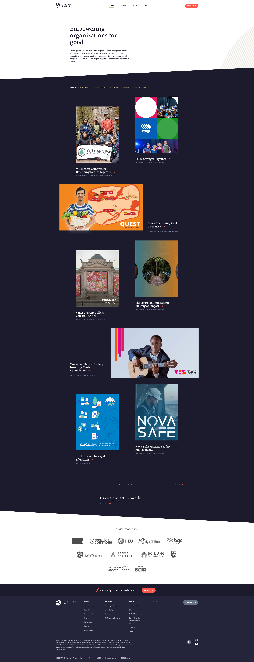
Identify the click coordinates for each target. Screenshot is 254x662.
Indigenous (125, 87)
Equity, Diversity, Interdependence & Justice (135, 620)
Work (111, 6)
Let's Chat (103, 503)
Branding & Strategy (112, 606)
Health (116, 87)
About (136, 6)
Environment (106, 87)
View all (73, 87)
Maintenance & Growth (112, 618)
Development (109, 614)
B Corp (131, 610)
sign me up (148, 590)
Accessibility (133, 627)
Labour (134, 87)
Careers (131, 631)
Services (123, 6)
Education (95, 87)
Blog (146, 6)
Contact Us (192, 6)
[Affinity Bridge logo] (64, 5)
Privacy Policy (78, 658)
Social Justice (144, 87)
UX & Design (109, 610)
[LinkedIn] (189, 642)
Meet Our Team (134, 606)
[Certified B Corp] (196, 642)
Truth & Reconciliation (136, 614)
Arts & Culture (83, 87)
